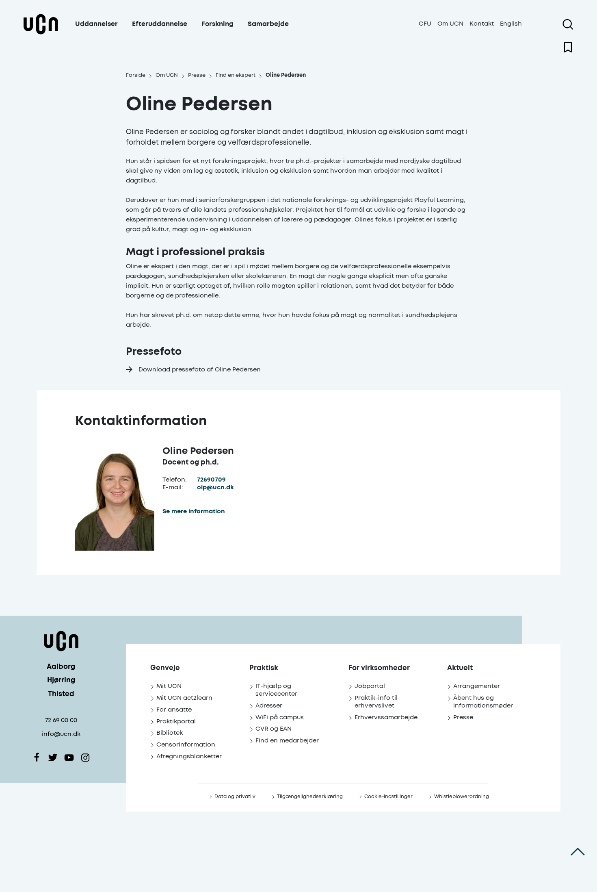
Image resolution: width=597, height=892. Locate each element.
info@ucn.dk (61, 734)
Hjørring (61, 680)
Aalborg (61, 667)
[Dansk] (40, 34)
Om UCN (450, 24)
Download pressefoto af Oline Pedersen (199, 370)
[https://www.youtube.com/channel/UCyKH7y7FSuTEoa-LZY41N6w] (69, 757)
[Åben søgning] (568, 24)
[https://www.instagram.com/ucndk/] (85, 757)
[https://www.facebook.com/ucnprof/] (36, 757)
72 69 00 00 (61, 720)
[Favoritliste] (568, 47)
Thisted (61, 694)
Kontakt (481, 24)
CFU (425, 24)
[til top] (578, 851)
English (511, 24)
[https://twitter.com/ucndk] (53, 757)
